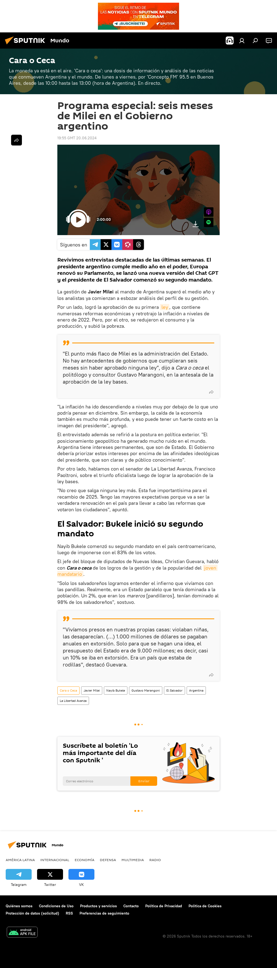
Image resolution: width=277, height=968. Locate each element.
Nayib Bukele (115, 690)
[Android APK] (22, 933)
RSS (69, 913)
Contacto (131, 905)
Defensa (108, 859)
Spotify (208, 222)
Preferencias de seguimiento (104, 913)
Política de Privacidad (163, 905)
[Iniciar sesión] (241, 40)
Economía (84, 859)
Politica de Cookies (205, 905)
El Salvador (174, 690)
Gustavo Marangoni (145, 690)
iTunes (208, 212)
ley (164, 307)
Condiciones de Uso (56, 905)
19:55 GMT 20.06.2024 (77, 138)
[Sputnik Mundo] (26, 45)
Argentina (196, 690)
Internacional (54, 859)
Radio (155, 859)
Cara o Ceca (68, 690)
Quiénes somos (19, 905)
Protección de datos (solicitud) (32, 913)
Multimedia (132, 859)
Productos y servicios (98, 905)
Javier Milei (92, 690)
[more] (211, 392)
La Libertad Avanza (73, 701)
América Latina (20, 859)
